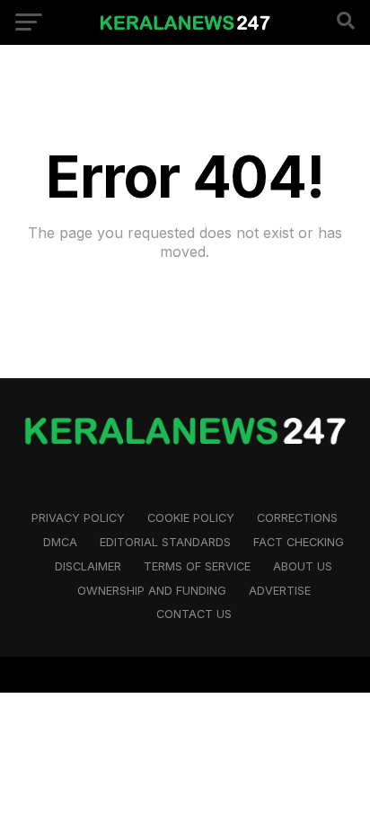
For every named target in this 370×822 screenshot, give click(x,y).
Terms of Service (197, 566)
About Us (302, 566)
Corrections (297, 518)
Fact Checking (298, 542)
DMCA (60, 542)
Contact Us (194, 614)
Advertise (280, 590)
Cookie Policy (190, 518)
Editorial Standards (165, 542)
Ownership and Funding (151, 590)
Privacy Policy (78, 518)
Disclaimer (88, 566)
